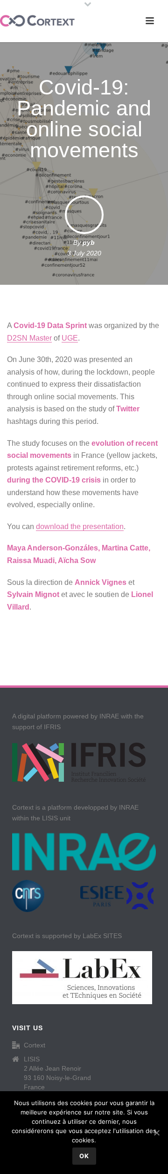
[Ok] (156, 1132)
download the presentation (80, 526)
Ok (84, 1156)
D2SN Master (29, 338)
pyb (89, 242)
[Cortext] (37, 21)
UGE (70, 338)
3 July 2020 (84, 253)
